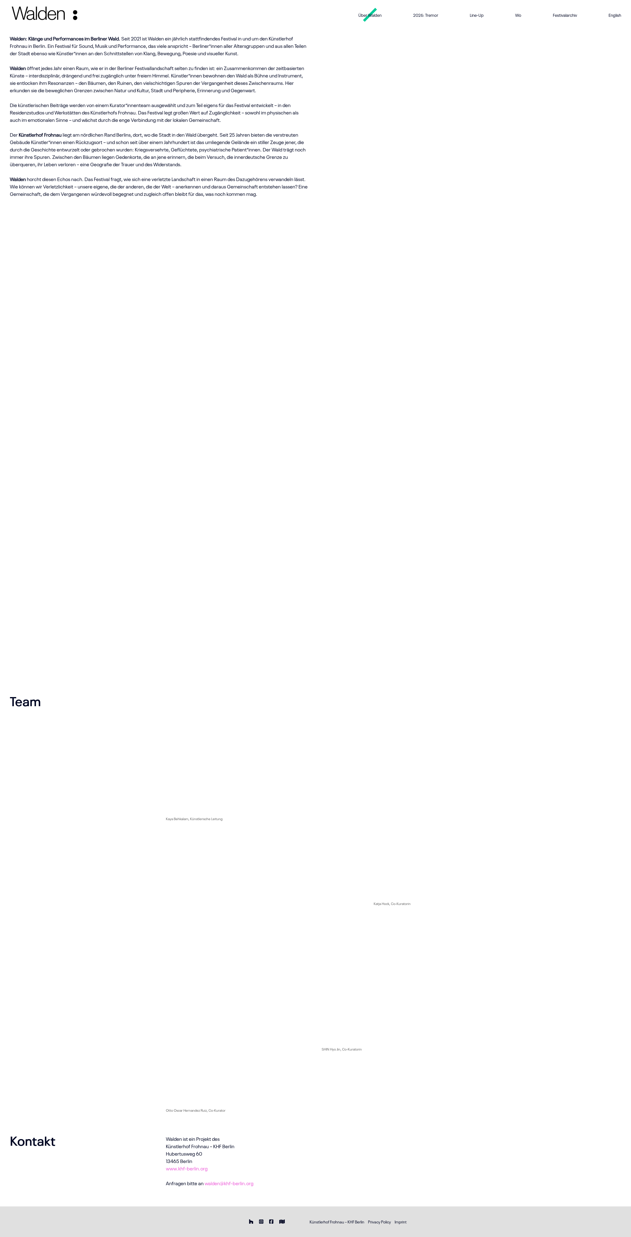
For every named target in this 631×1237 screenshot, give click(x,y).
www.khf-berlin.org (187, 1168)
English (615, 15)
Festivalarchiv (565, 15)
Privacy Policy (379, 1221)
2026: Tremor (425, 15)
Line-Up (477, 15)
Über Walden (370, 15)
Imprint (401, 1221)
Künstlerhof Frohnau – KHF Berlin (337, 1221)
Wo (518, 15)
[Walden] (51, 15)
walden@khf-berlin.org (229, 1183)
